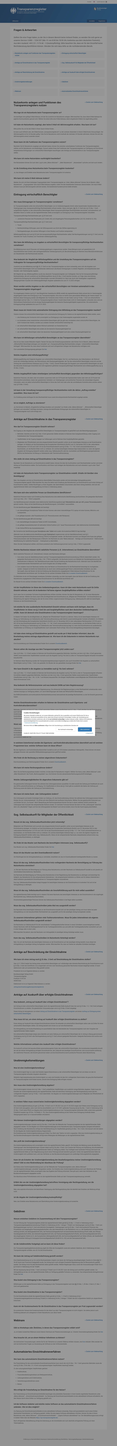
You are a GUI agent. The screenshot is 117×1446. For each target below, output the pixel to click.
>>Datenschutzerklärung (31, 723)
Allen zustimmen (85, 729)
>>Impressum (89, 733)
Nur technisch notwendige (65, 729)
